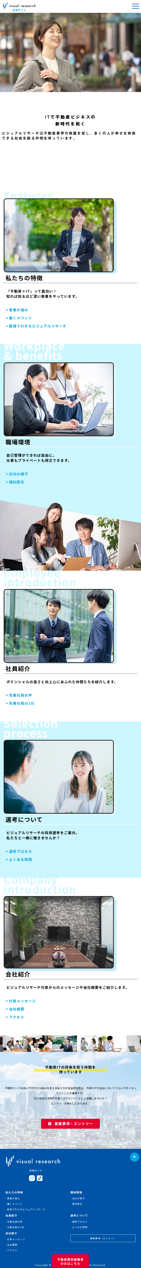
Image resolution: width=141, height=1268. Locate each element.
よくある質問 (20, 859)
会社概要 (16, 1009)
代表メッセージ (22, 1000)
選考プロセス (20, 851)
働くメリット (20, 317)
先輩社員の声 (20, 695)
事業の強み (18, 309)
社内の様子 (18, 473)
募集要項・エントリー (74, 1123)
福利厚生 (16, 482)
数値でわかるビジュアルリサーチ (38, 325)
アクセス (16, 1017)
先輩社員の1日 (22, 703)
